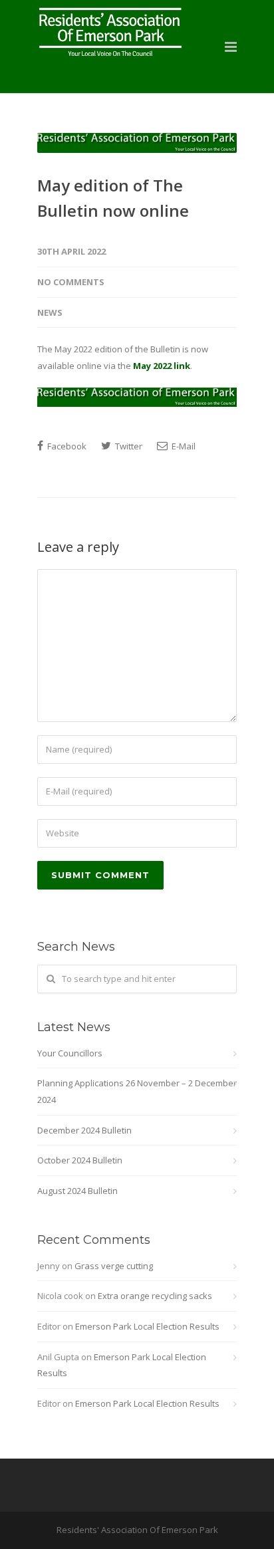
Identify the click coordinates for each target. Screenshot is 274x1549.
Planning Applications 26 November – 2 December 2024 (137, 1091)
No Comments (70, 282)
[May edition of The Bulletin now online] (137, 143)
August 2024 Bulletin (77, 1191)
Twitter (127, 446)
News (50, 312)
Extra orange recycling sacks (155, 1296)
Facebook (65, 446)
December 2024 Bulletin (84, 1130)
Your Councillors (69, 1053)
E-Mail (183, 446)
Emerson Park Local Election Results (147, 1326)
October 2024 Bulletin (79, 1160)
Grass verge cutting (113, 1266)
